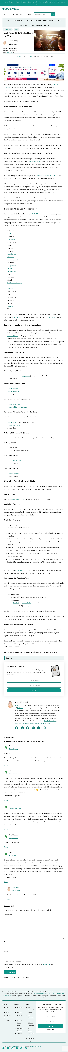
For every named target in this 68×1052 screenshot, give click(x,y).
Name (6, 942)
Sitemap (19, 1031)
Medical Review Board (19, 1023)
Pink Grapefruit (12, 260)
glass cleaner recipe (17, 499)
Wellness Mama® (16, 1046)
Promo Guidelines (31, 1033)
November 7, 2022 (15, 774)
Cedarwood (11, 239)
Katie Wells (18, 705)
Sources (9, 658)
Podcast (8, 1015)
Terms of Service (36, 993)
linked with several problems (40, 214)
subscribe (46, 964)
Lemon (9, 268)
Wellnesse (20, 708)
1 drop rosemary (12, 422)
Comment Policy (8, 995)
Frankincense (12, 254)
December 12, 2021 (15, 809)
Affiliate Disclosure (59, 993)
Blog (26, 56)
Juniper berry (11, 266)
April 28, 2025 (13, 749)
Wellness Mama (19, 56)
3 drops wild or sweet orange (17, 407)
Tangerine (10, 306)
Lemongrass (11, 271)
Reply (6, 765)
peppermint (26, 376)
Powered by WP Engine (35, 1046)
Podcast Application (19, 1015)
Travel (16, 29)
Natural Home (8, 29)
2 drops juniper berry (14, 460)
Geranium (10, 257)
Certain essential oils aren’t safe (48, 175)
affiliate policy (10, 52)
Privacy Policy (51, 993)
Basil (9, 234)
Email (6, 951)
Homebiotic (19, 570)
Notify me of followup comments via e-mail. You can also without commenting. (29, 965)
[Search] (53, 14)
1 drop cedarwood (13, 473)
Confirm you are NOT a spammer (17, 977)
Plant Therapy (18, 317)
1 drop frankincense (14, 425)
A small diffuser (12, 336)
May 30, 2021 (13, 838)
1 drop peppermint (13, 404)
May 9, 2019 (13, 855)
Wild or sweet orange (14, 283)
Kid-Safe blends (51, 317)
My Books (20, 1028)
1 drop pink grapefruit (14, 391)
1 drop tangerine (12, 388)
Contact (19, 1033)
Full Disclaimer (43, 993)
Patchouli (10, 289)
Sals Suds (16, 603)
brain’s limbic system (34, 161)
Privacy (30, 1007)
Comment (8, 915)
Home (8, 1007)
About (7, 1010)
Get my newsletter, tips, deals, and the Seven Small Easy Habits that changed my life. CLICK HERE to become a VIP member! (34, 3)
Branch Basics (26, 603)
